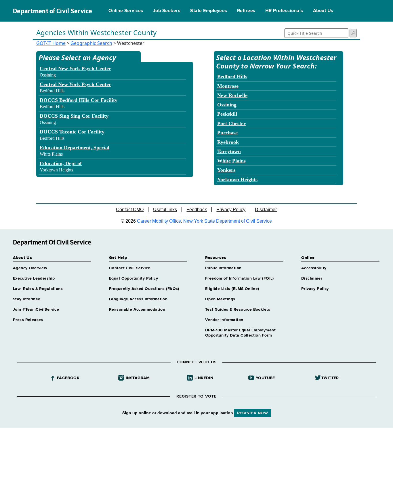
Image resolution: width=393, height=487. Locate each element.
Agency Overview (30, 268)
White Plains (231, 161)
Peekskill (227, 114)
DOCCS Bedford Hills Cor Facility (78, 100)
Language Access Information (138, 299)
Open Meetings (220, 299)
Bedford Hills (232, 76)
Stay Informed (26, 299)
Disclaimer (266, 209)
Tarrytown (229, 151)
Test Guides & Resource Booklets (237, 310)
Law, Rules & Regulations (38, 289)
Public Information (223, 268)
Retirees (246, 11)
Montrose (228, 86)
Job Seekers (166, 11)
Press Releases (28, 320)
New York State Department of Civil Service (227, 221)
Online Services (125, 11)
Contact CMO (130, 209)
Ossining (226, 105)
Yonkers (226, 170)
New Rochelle (232, 95)
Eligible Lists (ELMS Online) (232, 289)
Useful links (165, 209)
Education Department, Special (74, 147)
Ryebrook (228, 142)
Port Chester (231, 123)
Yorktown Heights (237, 179)
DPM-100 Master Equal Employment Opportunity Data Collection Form (240, 332)
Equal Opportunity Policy (133, 278)
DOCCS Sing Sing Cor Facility (74, 116)
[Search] (353, 33)
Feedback (196, 209)
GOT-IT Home (51, 43)
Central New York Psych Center (75, 68)
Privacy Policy (230, 209)
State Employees (208, 11)
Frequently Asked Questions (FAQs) (144, 289)
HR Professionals (284, 11)
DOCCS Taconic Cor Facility (72, 132)
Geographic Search (91, 43)
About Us (323, 11)
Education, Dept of (61, 163)
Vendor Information (224, 320)
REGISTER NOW (252, 413)
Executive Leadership (34, 278)
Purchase (227, 132)
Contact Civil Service (129, 268)
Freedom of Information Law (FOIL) (239, 278)
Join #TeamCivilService (36, 310)
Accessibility (313, 268)
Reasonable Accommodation (137, 310)
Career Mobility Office (159, 221)
